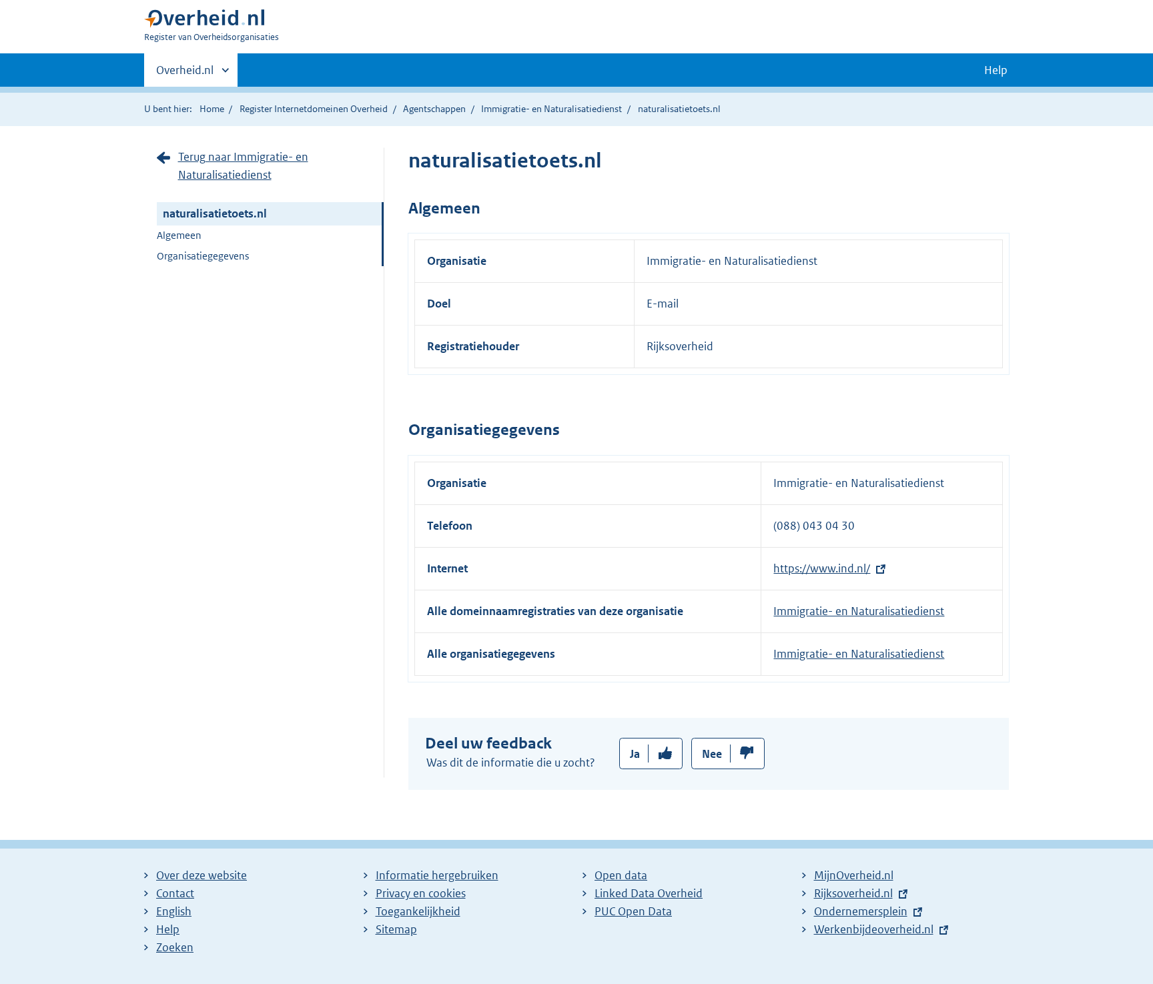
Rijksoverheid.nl (853, 893)
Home (212, 109)
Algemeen (179, 235)
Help (167, 929)
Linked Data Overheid (649, 893)
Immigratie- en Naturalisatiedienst (551, 109)
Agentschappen (434, 109)
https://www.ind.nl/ (821, 568)
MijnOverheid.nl (853, 875)
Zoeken (175, 947)
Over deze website (201, 875)
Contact (175, 893)
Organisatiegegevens (203, 256)
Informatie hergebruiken (437, 875)
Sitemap (396, 929)
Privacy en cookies (421, 893)
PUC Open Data (633, 911)
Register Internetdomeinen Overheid (314, 109)
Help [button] (996, 70)
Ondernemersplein (860, 911)
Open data (621, 875)
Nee (712, 754)
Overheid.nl (185, 75)
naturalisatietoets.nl (215, 213)
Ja (635, 754)
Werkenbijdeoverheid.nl (873, 929)
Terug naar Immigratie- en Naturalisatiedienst (243, 165)
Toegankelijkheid (418, 911)
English (173, 911)
